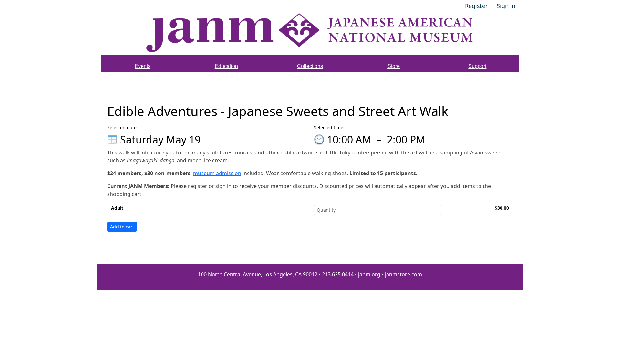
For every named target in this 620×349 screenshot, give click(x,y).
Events (142, 66)
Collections (310, 66)
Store (394, 66)
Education (226, 66)
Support (477, 66)
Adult (117, 208)
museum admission (217, 173)
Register (476, 6)
